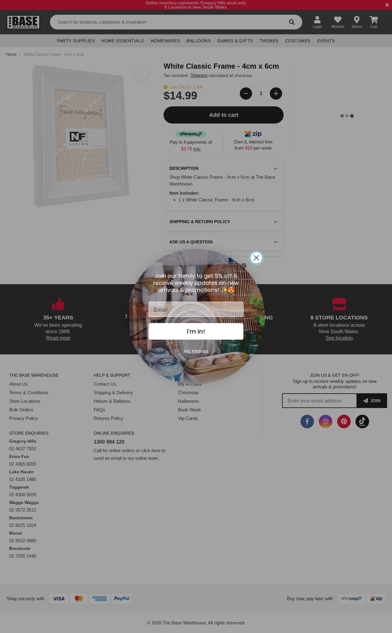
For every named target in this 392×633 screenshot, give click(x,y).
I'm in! (196, 331)
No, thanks (196, 351)
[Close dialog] (256, 258)
